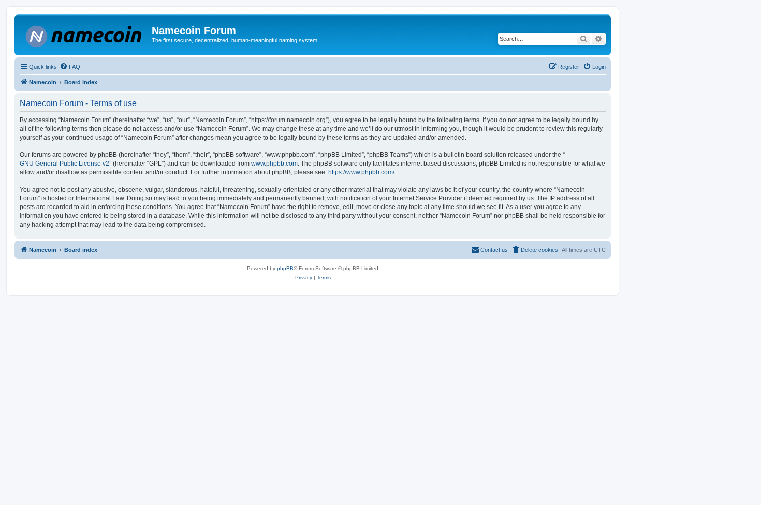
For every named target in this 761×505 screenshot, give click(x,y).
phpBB (285, 268)
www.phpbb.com (274, 163)
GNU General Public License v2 (64, 163)
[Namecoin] (84, 34)
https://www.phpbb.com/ (361, 172)
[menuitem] (70, 67)
